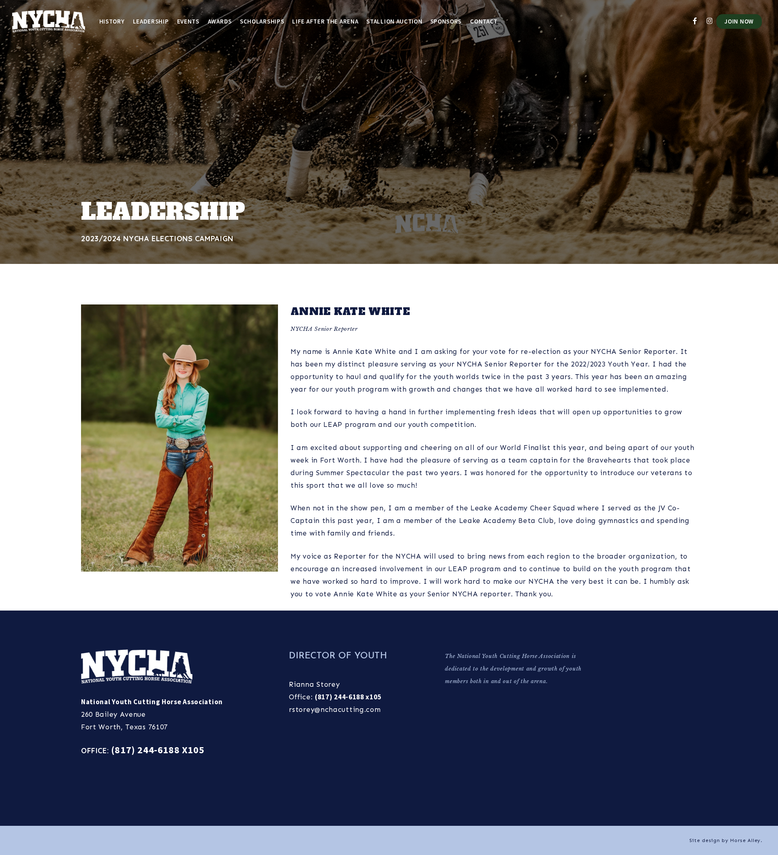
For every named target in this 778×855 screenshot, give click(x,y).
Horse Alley (745, 840)
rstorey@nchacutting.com (334, 709)
